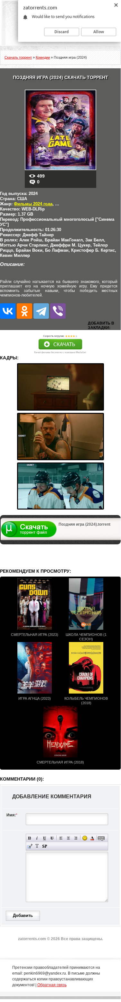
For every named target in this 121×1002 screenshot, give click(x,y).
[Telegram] (41, 311)
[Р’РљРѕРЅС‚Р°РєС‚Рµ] (7, 311)
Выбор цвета (92, 838)
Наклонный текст (37, 838)
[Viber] (58, 311)
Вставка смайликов (84, 838)
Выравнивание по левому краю (61, 838)
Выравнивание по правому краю (75, 838)
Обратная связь (52, 985)
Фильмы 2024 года (33, 203)
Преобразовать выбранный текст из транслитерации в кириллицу (37, 846)
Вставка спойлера (44, 846)
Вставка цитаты (29, 846)
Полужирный (29, 838)
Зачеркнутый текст (52, 838)
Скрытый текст (101, 838)
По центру (68, 838)
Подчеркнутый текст (44, 838)
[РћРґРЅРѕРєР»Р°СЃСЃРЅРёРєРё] (24, 311)
